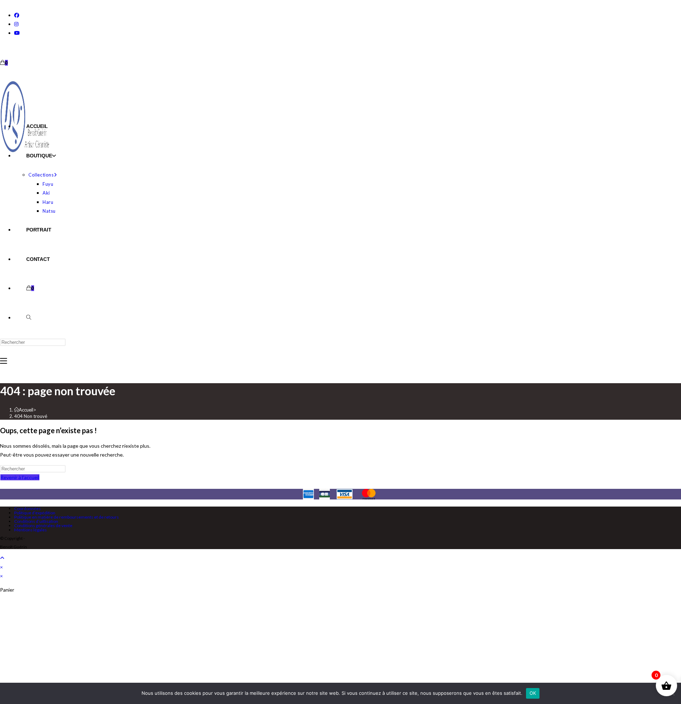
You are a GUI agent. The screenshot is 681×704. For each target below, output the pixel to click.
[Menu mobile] (3, 361)
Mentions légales (30, 529)
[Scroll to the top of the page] (2, 558)
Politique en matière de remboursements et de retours (66, 517)
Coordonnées (27, 508)
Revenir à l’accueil (19, 477)
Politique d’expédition (34, 512)
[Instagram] (16, 24)
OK (533, 693)
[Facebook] (16, 15)
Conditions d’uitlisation (36, 521)
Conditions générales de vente (43, 525)
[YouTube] (17, 33)
